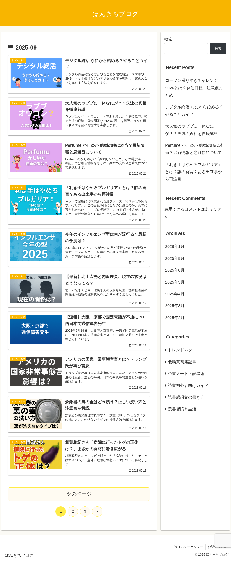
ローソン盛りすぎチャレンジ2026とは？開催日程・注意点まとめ (194, 87)
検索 (168, 39)
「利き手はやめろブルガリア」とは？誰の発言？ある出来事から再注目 (193, 172)
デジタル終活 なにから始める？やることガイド (194, 110)
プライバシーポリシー (187, 547)
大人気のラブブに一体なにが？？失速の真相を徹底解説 (191, 130)
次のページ (79, 494)
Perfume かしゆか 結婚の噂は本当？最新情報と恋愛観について (194, 149)
